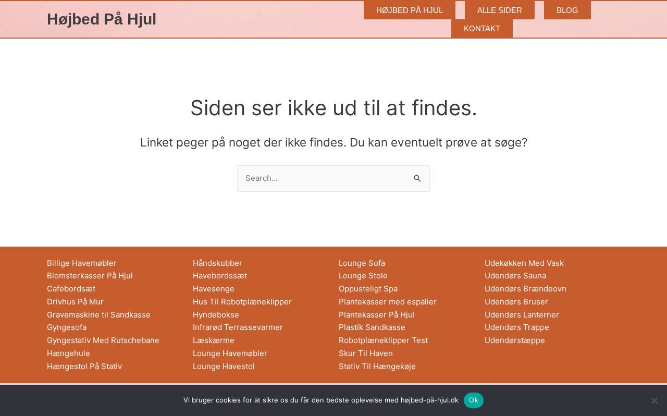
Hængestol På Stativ (84, 366)
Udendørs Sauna (515, 275)
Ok (473, 400)
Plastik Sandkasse (372, 327)
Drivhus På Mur (75, 302)
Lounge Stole (363, 275)
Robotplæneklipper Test (383, 340)
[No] (654, 400)
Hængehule (68, 353)
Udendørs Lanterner (522, 315)
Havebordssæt (220, 275)
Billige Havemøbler (82, 263)
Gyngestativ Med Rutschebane (103, 340)
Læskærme (213, 340)
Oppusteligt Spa (368, 288)
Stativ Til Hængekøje (377, 366)
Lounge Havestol (224, 366)
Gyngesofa (67, 327)
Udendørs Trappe (517, 327)
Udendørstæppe (515, 340)
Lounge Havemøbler (230, 353)
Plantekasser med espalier (388, 302)
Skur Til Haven (366, 353)
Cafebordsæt (71, 288)
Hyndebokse (216, 315)
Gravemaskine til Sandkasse (99, 315)
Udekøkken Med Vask (524, 263)
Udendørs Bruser (516, 302)
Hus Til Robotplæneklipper (242, 302)
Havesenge (213, 288)
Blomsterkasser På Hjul (90, 275)
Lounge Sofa (362, 263)
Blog (567, 10)
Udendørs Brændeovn (525, 288)
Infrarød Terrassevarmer (238, 327)
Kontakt (482, 28)
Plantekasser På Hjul (377, 315)
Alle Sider (499, 10)
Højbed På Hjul (101, 19)
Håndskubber (217, 263)
